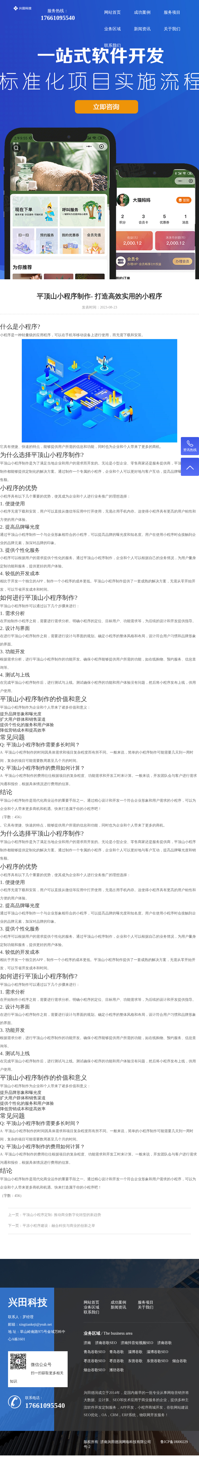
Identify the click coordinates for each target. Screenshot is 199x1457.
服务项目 (172, 12)
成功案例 (142, 12)
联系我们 (112, 45)
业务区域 (112, 29)
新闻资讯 (142, 29)
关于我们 (172, 29)
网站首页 (112, 12)
